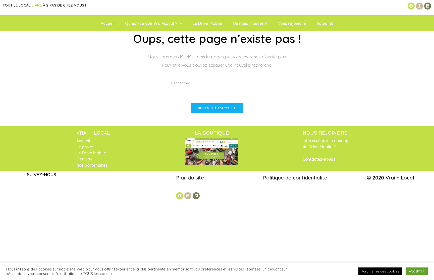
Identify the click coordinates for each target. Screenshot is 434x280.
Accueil (108, 23)
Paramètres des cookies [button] (380, 271)
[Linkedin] (427, 6)
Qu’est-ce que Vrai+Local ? (151, 23)
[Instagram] (419, 6)
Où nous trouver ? (250, 23)
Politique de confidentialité (295, 177)
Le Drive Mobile (207, 23)
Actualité (325, 23)
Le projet (85, 146)
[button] (153, 23)
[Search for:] (217, 82)
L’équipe (84, 158)
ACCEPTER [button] (417, 271)
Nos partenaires (91, 165)
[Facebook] (411, 6)
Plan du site (190, 177)
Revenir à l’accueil (217, 108)
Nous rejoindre (292, 23)
